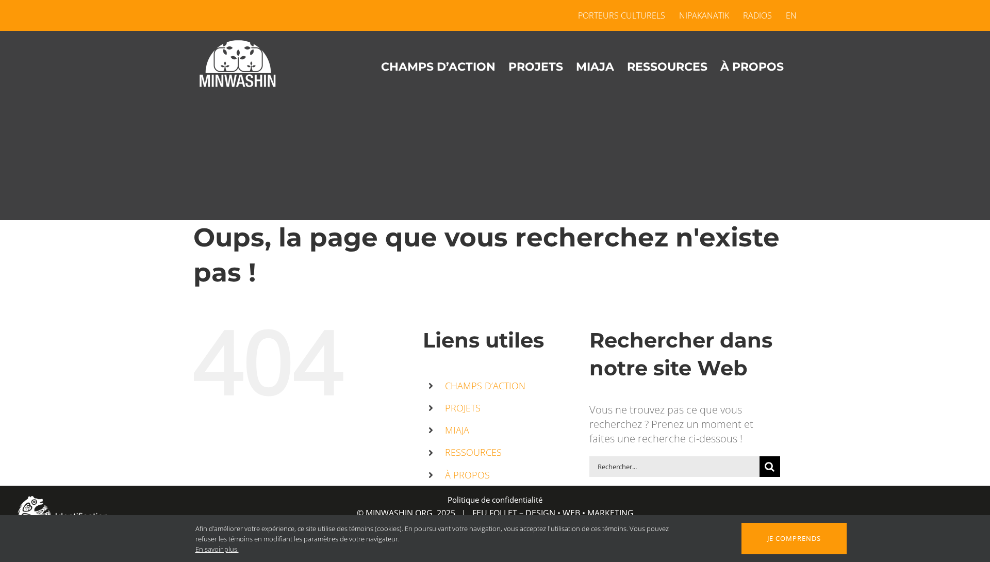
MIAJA (457, 430)
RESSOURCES (473, 452)
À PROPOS (467, 475)
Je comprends (794, 538)
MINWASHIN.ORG (399, 513)
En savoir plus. (217, 549)
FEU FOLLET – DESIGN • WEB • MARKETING (553, 513)
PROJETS (463, 408)
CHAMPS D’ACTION (485, 385)
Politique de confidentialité (495, 499)
